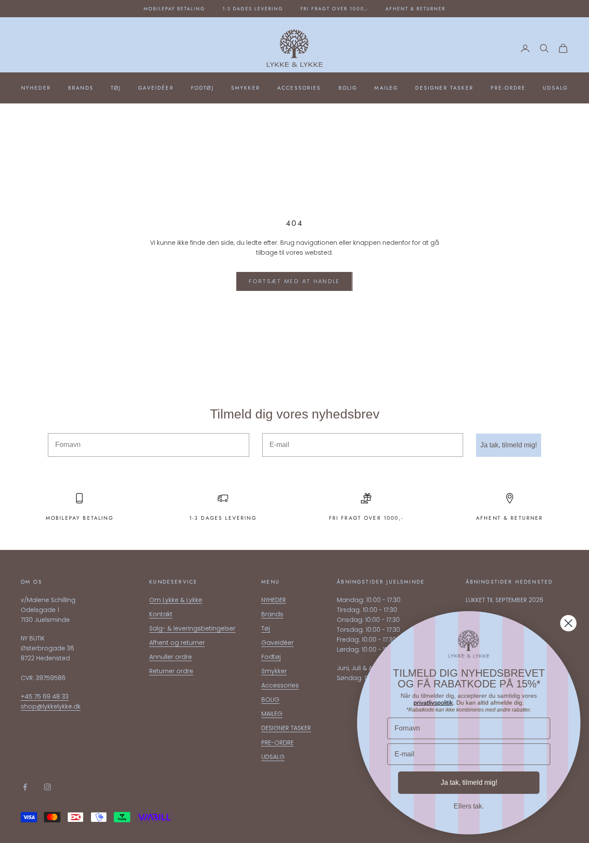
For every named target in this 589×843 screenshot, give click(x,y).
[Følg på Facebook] (25, 787)
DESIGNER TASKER (444, 88)
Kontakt (160, 614)
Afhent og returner (177, 642)
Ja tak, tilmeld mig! (508, 445)
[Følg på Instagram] (47, 787)
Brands (81, 88)
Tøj (116, 88)
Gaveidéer (155, 88)
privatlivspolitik (433, 702)
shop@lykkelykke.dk (51, 706)
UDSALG (555, 88)
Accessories (299, 88)
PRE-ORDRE (508, 88)
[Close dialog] (568, 623)
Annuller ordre (170, 657)
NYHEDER (36, 88)
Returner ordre (171, 671)
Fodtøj (202, 88)
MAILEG (386, 88)
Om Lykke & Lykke (175, 600)
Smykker (245, 88)
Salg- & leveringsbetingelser (192, 628)
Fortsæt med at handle (294, 281)
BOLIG (347, 88)
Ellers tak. (469, 806)
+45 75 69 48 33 (45, 696)
